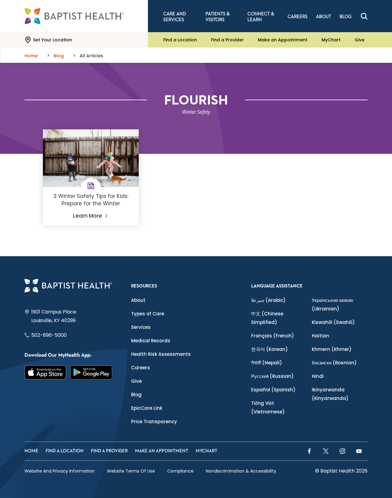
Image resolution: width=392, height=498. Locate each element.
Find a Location (180, 40)
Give (359, 40)
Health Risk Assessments (161, 354)
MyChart (331, 40)
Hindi (318, 376)
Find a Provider (227, 40)
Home (31, 451)
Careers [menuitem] (297, 16)
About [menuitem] (323, 16)
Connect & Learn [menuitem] (260, 17)
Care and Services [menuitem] (174, 17)
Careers (140, 367)
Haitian (320, 336)
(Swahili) (333, 322)
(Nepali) (266, 362)
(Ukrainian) (332, 304)
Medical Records (150, 340)
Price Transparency (154, 421)
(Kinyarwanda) (330, 393)
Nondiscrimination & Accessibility (241, 471)
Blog (136, 394)
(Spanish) (273, 389)
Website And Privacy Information (59, 471)
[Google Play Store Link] (91, 372)
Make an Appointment (282, 40)
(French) (272, 336)
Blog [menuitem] (346, 16)
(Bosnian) (334, 362)
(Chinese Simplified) (267, 317)
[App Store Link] (45, 372)
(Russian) (272, 376)
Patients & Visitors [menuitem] (217, 17)
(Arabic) (268, 300)
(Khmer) (332, 349)
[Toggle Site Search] (364, 16)
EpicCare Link (146, 408)
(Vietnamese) (268, 407)
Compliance (180, 471)
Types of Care (147, 313)
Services (141, 327)
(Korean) (269, 349)
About (138, 300)
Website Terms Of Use (131, 471)
